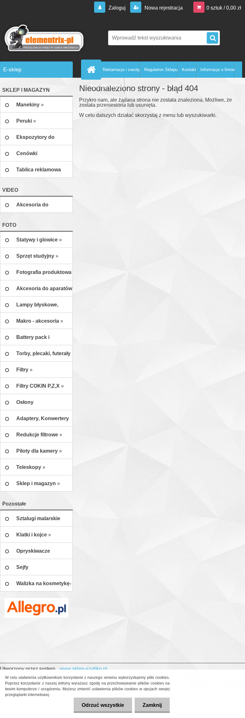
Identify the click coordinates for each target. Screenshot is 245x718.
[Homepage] (92, 69)
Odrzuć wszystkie (103, 705)
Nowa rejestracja (163, 8)
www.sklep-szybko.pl (83, 668)
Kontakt (189, 69)
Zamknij (152, 705)
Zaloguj (117, 8)
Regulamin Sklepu (161, 69)
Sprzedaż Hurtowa (107, 85)
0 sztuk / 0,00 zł (223, 8)
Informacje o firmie (217, 69)
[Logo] (44, 38)
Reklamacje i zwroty (121, 69)
